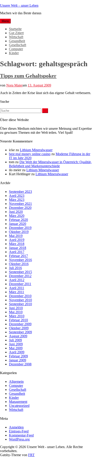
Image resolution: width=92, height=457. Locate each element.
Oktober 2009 (19, 328)
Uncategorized (19, 406)
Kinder (14, 53)
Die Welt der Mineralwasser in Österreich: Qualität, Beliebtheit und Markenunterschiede (50, 164)
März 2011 (16, 292)
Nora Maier (14, 85)
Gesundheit (17, 41)
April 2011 (16, 288)
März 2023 (16, 200)
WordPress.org (19, 439)
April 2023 (16, 196)
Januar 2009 (17, 360)
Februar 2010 (18, 320)
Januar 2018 (17, 248)
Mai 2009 (16, 348)
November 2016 (20, 260)
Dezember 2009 (20, 324)
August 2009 (18, 336)
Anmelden (16, 427)
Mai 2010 (16, 312)
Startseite (15, 29)
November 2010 (20, 300)
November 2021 (20, 204)
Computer (16, 49)
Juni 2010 (16, 308)
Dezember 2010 (20, 296)
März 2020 (16, 216)
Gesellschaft (17, 45)
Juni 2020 (16, 212)
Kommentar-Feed (21, 435)
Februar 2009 (18, 356)
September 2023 (20, 192)
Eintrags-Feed (19, 431)
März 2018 (16, 244)
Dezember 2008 (20, 364)
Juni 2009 (16, 344)
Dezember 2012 (20, 276)
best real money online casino (29, 154)
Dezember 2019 (20, 228)
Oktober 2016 (19, 264)
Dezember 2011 (20, 284)
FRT (31, 455)
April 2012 (16, 280)
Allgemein (16, 381)
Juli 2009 (15, 340)
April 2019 (16, 240)
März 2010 (16, 316)
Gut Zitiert (16, 33)
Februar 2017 (18, 256)
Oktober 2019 (19, 232)
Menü (5, 21)
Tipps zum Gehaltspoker (28, 76)
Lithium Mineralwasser (36, 150)
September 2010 (20, 304)
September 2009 (20, 332)
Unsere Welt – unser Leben (19, 5)
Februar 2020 (18, 220)
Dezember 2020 (20, 208)
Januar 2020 (17, 224)
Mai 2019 (16, 236)
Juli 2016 (15, 268)
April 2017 (16, 252)
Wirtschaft (16, 37)
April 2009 (16, 352)
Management (18, 401)
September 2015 (20, 272)
